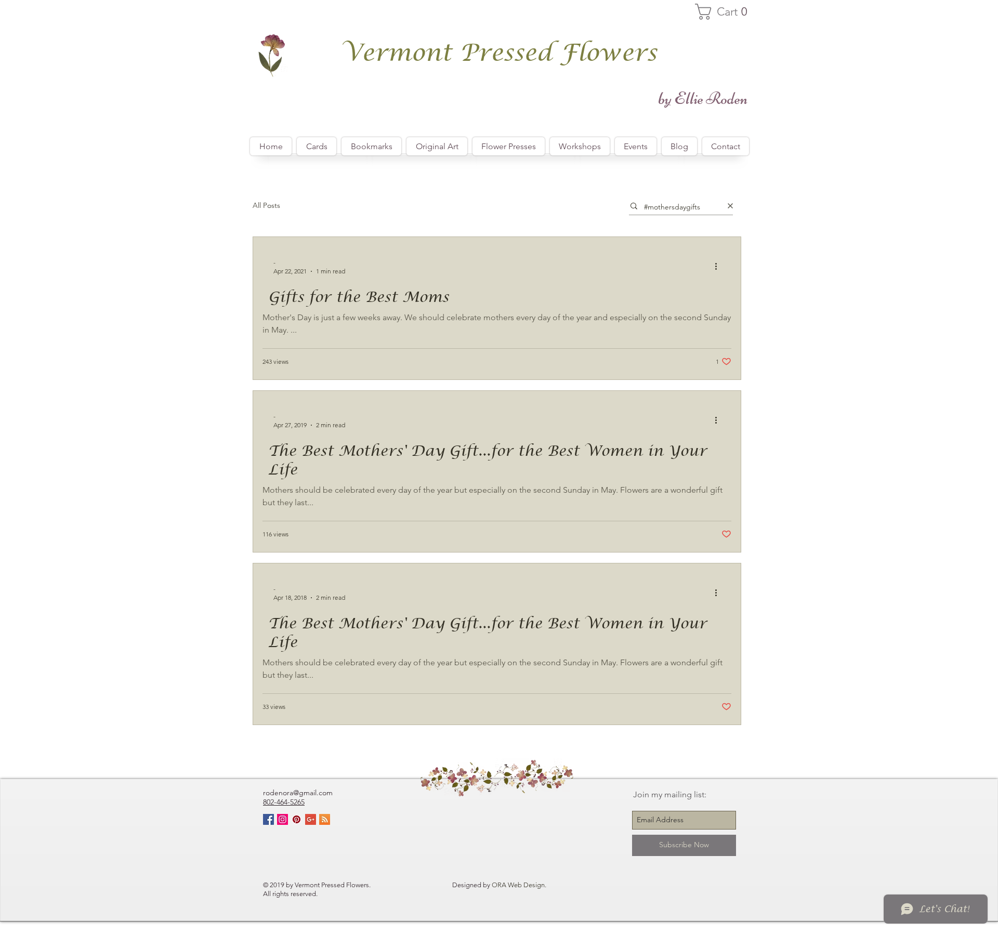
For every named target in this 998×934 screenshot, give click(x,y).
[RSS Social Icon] (324, 819)
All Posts (266, 205)
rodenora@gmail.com (298, 792)
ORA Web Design (518, 885)
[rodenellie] (282, 819)
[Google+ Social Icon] (310, 819)
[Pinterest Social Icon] (296, 819)
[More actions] (719, 266)
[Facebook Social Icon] (268, 819)
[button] (726, 12)
